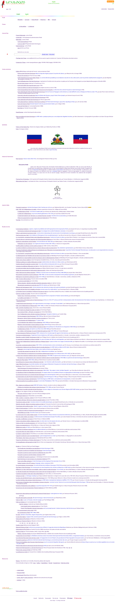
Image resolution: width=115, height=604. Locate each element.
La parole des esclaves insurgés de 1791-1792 (29, 351)
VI (27, 523)
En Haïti (18, 514)
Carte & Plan (5, 33)
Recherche (41, 598)
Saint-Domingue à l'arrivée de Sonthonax (28, 368)
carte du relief (21, 44)
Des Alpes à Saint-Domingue (23, 467)
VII (29, 523)
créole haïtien (104, 8)
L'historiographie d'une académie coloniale (27, 381)
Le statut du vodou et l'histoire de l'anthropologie (30, 410)
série (39, 62)
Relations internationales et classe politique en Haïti (31, 324)
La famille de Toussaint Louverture (26, 457)
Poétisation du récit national (25, 243)
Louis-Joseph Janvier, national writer (30, 506)
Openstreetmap (20, 46)
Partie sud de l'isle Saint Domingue (26, 73)
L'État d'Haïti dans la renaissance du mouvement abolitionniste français (36, 353)
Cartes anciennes (6, 69)
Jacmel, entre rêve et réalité (23, 260)
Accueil (35, 598)
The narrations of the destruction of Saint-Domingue (29, 300)
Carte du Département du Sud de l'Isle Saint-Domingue (31, 97)
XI (37, 523)
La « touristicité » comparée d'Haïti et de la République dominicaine (33, 237)
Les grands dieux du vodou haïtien (24, 431)
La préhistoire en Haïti (21, 552)
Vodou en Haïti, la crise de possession (25, 423)
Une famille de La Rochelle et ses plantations (29, 448)
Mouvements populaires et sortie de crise (28, 285)
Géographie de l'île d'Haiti (22, 519)
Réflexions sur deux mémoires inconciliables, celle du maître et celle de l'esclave (36, 469)
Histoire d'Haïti (20, 531)
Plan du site (55, 598)
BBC (49, 19)
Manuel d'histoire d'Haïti (22, 527)
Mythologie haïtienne (21, 395)
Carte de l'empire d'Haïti (24, 104)
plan (19, 48)
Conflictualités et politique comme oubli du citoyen (29, 245)
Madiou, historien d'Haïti (24, 533)
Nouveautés (48, 598)
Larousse (27, 19)
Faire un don (110, 1)
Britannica (43, 19)
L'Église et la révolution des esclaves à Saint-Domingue (31, 387)
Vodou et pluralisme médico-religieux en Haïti (27, 421)
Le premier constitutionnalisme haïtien (26, 345)
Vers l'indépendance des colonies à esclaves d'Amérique (32, 314)
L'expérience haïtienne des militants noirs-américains (29, 370)
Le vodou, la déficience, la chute (24, 419)
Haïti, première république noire (24, 307)
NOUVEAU (89, 207)
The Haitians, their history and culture (25, 438)
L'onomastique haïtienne (22, 229)
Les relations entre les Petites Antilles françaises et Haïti (32, 326)
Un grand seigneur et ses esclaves (24, 465)
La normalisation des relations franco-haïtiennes (30, 322)
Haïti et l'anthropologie (22, 408)
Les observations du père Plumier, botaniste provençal (29, 376)
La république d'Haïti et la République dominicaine (28, 372)
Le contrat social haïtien (24, 281)
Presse (4, 24)
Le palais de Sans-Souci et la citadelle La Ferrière (28, 289)
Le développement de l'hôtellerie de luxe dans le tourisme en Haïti (32, 255)
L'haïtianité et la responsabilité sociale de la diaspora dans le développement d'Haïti (37, 258)
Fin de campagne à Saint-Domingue (27, 316)
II (20, 523)
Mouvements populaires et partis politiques (27, 274)
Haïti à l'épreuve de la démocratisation (25, 272)
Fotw (17, 129)
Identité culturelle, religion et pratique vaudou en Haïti (29, 404)
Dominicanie (20, 575)
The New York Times (21, 58)
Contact (70, 598)
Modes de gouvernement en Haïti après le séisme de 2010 (30, 270)
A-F (20, 495)
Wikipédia (20, 19)
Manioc (18, 561)
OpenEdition (44, 563)
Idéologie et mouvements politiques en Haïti (27, 276)
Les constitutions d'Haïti (24, 512)
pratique (19, 580)
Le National (31, 26)
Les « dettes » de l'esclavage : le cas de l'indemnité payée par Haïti (34, 331)
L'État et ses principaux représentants (27, 379)
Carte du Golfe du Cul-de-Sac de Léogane (28, 87)
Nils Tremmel (19, 158)
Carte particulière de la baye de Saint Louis (28, 85)
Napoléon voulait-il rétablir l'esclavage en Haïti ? (28, 337)
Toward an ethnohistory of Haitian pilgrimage (27, 440)
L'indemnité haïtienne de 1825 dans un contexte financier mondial (34, 215)
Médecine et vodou (21, 427)
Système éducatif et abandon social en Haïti (27, 264)
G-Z (23, 495)
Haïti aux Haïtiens (20, 502)
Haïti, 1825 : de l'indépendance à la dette (26, 209)
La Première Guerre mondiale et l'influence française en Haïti (31, 291)
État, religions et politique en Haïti (24, 385)
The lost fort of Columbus (22, 179)
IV (24, 523)
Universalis (19, 37)
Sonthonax (19, 366)
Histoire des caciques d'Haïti (23, 550)
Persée (50, 563)
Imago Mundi (35, 19)
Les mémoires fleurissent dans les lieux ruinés (27, 538)
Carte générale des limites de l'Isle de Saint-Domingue (31, 92)
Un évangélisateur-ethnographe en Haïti (26, 442)
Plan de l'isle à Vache (23, 83)
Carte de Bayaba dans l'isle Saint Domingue (28, 81)
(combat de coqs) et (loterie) (27, 435)
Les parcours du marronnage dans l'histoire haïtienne (29, 488)
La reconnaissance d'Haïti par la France (26, 333)
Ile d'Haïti (20, 108)
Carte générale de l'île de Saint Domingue (28, 99)
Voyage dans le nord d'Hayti (23, 535)
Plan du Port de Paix (23, 75)
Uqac (34, 563)
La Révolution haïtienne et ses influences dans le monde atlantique (33, 347)
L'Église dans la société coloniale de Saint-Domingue (29, 389)
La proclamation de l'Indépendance (26, 320)
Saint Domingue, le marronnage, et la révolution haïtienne (32, 459)
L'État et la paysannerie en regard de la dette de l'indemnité (33, 218)
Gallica (17, 71)
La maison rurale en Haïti (22, 433)
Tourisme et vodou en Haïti (23, 402)
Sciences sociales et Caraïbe (23, 293)
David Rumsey (19, 112)
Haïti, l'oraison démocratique (23, 279)
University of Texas (21, 62)
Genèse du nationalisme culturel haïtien (26, 241)
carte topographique (23, 41)
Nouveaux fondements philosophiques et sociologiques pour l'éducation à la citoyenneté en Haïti (40, 250)
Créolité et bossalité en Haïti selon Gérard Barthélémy (29, 473)
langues (54, 19)
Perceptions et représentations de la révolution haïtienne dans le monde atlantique (39, 357)
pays (7, 9)
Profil (3, 17)
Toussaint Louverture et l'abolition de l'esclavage (30, 450)
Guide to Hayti (19, 525)
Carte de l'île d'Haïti (22, 106)
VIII (32, 523)
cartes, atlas (20, 577)
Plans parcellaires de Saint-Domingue (25, 116)
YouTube (18, 220)
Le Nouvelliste (22, 26)
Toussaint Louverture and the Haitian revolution (30, 454)
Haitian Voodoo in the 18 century (26, 463)
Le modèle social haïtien (24, 298)
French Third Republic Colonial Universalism (32, 508)
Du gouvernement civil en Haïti (25, 510)
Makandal (20, 349)
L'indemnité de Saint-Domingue (24, 303)
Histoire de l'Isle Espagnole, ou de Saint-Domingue (29, 547)
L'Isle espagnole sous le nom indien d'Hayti (28, 77)
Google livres (56, 563)
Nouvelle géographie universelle (24, 497)
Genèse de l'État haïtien (22, 360)
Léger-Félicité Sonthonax (22, 364)
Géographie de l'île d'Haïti (22, 529)
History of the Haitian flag (22, 127)
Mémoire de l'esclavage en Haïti (24, 287)
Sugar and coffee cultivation (25, 461)
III (22, 523)
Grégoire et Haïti (20, 476)
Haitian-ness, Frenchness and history (27, 295)
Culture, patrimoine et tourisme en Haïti (26, 233)
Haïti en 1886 (19, 500)
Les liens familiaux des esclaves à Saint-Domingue (28, 480)
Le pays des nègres (21, 516)
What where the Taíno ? (22, 181)
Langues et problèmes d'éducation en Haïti (27, 266)
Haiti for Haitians (23, 504)
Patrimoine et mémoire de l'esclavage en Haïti (29, 231)
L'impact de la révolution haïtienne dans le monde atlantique (31, 355)
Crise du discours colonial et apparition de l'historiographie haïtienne (33, 239)
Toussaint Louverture (21, 207)
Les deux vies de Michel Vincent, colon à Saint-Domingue (30, 478)
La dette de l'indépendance (24, 213)
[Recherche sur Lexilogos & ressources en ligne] (113, 3)
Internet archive (65, 563)
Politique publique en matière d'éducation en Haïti (28, 262)
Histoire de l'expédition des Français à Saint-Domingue (30, 542)
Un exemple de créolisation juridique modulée (27, 339)
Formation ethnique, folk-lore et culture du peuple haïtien (30, 400)
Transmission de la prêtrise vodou (24, 406)
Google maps (45, 54)
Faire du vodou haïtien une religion (25, 416)
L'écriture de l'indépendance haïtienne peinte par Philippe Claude (32, 341)
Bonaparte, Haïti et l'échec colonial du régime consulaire (32, 318)
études (18, 391)
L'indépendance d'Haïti (23, 211)
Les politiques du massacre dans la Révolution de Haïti (29, 362)
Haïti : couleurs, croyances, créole (24, 398)
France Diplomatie (20, 35)
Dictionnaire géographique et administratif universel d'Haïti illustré (33, 493)
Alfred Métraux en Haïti (23, 412)
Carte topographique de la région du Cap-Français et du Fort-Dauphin (35, 89)
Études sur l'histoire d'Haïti (23, 521)
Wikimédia (18, 39)
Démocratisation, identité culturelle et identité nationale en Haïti (34, 283)
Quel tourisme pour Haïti (22, 235)
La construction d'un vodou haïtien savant (26, 414)
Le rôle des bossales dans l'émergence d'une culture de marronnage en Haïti (35, 471)
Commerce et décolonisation (23, 335)
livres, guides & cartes (21, 591)
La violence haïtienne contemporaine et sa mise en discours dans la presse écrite (36, 248)
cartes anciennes (28, 577)
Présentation (63, 598)
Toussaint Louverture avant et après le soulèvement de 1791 (33, 452)
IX (34, 523)
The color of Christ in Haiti (24, 393)
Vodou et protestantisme (22, 425)
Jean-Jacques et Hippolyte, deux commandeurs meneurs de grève (32, 482)
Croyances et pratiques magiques (24, 429)
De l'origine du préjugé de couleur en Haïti (28, 310)
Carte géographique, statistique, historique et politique (31, 101)
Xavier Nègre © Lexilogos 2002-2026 (57, 600)
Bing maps (51, 54)
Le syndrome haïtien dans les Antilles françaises (28, 268)
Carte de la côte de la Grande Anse (26, 95)
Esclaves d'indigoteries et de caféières (25, 485)
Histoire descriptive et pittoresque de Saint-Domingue (29, 545)
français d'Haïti (111, 8)
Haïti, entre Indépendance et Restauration (26, 305)
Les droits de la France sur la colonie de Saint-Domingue (30, 374)
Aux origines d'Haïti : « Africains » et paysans (29, 312)
